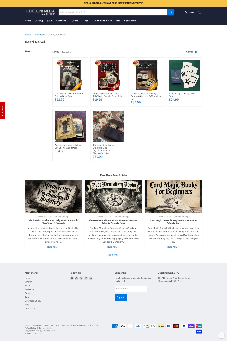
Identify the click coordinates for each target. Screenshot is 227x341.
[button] (190, 12)
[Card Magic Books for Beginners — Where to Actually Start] (173, 196)
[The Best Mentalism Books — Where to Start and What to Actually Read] (113, 196)
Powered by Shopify (33, 333)
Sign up (121, 297)
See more (112, 255)
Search (27, 325)
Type (86, 20)
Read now (52, 247)
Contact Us (130, 20)
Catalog (39, 20)
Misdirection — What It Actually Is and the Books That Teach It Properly (53, 222)
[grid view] (196, 52)
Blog (118, 20)
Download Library (103, 20)
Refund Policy (30, 328)
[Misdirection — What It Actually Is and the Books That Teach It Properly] (53, 196)
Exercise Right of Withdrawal (74, 325)
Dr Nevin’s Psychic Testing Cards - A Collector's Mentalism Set (146, 96)
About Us (49, 325)
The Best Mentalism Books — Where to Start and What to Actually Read (113, 222)
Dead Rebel (39, 35)
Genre (75, 20)
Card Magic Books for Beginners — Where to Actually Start (173, 222)
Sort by (55, 52)
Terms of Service (46, 328)
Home (28, 20)
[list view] (200, 52)
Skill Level (61, 20)
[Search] (170, 12)
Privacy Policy (93, 325)
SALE (49, 20)
